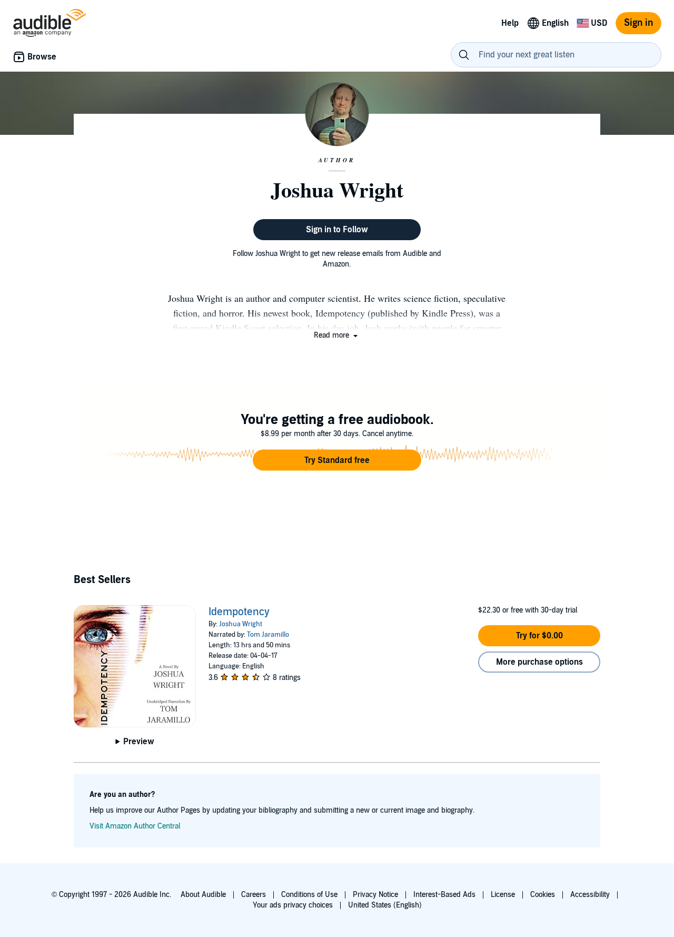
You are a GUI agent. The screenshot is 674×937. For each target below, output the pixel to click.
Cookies (542, 894)
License (503, 894)
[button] (337, 335)
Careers (253, 894)
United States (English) (385, 905)
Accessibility (590, 894)
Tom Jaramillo (268, 634)
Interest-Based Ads (444, 894)
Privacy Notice (375, 894)
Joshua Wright (240, 624)
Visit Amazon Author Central (135, 826)
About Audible (203, 894)
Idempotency (239, 612)
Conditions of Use (309, 894)
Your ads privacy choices (293, 905)
